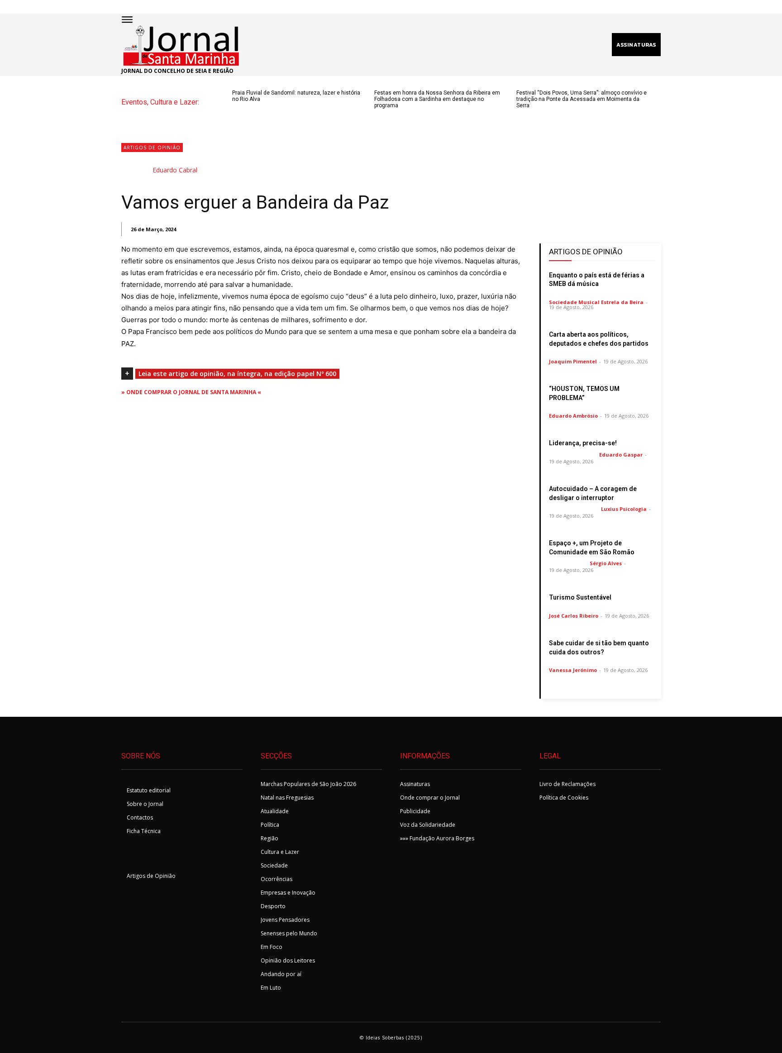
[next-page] (252, 114)
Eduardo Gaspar (621, 454)
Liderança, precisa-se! (583, 443)
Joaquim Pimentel (573, 361)
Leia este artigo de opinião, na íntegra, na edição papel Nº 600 (237, 373)
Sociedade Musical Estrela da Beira (596, 302)
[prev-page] (237, 114)
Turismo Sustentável (580, 597)
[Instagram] (153, 855)
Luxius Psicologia (624, 508)
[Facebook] (131, 855)
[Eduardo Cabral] (136, 170)
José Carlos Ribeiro (573, 615)
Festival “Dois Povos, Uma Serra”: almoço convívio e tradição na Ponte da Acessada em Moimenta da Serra (581, 99)
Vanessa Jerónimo (573, 670)
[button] (409, 45)
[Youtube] (176, 855)
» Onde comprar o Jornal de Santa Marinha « (191, 392)
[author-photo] (596, 295)
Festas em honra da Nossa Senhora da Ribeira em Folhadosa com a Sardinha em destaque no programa (437, 99)
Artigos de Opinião (152, 147)
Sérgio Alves (606, 563)
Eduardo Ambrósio (573, 415)
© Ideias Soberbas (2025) (391, 1037)
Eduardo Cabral (175, 170)
